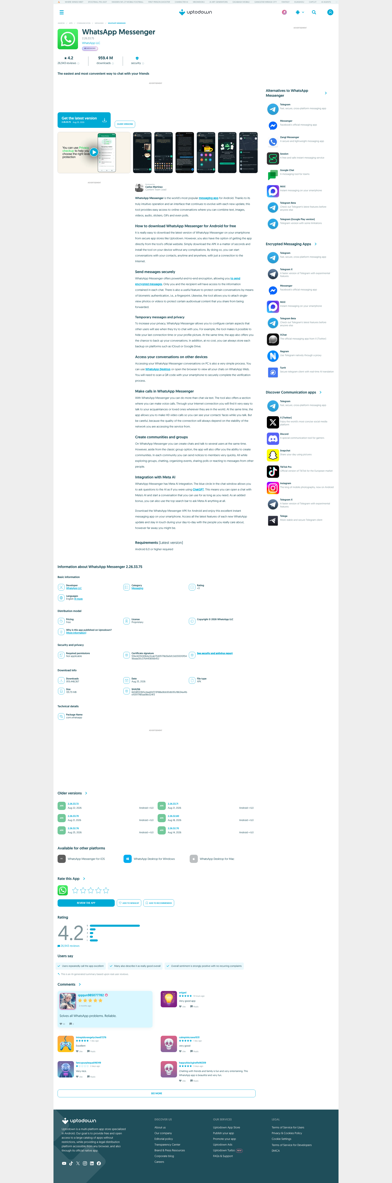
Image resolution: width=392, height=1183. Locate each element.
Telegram (285, 104)
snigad (182, 992)
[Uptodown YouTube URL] (64, 1164)
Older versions (125, 124)
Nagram (284, 351)
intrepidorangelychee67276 (91, 1037)
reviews (67, 63)
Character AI (181, 2)
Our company (163, 1133)
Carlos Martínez (154, 187)
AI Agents (326, 2)
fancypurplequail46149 (88, 1062)
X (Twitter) (286, 417)
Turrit (283, 367)
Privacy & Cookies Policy (287, 1133)
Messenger (286, 121)
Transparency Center (167, 1144)
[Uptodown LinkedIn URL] (91, 1164)
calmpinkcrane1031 (189, 1037)
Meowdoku (199, 2)
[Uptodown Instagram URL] (84, 1164)
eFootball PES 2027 (97, 2)
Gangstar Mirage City (265, 2)
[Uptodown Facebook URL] (98, 1164)
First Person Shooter (159, 2)
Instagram (285, 483)
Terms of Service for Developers (292, 1145)
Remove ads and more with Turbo (153, 107)
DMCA (276, 1151)
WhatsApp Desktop (157, 369)
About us (160, 1127)
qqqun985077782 (91, 995)
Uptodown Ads (222, 1144)
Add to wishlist (130, 903)
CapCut (312, 2)
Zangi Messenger (289, 137)
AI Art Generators (218, 2)
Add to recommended (160, 903)
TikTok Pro (286, 467)
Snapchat (285, 450)
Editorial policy (164, 1139)
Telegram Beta (288, 203)
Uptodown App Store (226, 1127)
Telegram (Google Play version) (297, 219)
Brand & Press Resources (170, 1150)
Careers (159, 1162)
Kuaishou (299, 2)
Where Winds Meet (74, 2)
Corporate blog (164, 1156)
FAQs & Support (223, 1156)
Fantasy (286, 2)
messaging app (208, 198)
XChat (283, 334)
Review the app (86, 903)
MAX (282, 186)
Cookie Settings (281, 1139)
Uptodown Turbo (227, 1150)
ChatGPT (198, 489)
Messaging (137, 588)
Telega (283, 516)
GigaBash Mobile (241, 2)
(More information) (76, 632)
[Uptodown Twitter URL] (78, 1164)
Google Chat (287, 170)
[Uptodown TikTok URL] (71, 1164)
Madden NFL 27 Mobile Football (127, 2)
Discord (284, 434)
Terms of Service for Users (288, 1127)
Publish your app (223, 1133)
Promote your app (224, 1139)
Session (284, 153)
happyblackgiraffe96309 (192, 1062)
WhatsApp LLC (91, 43)
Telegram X (286, 269)
